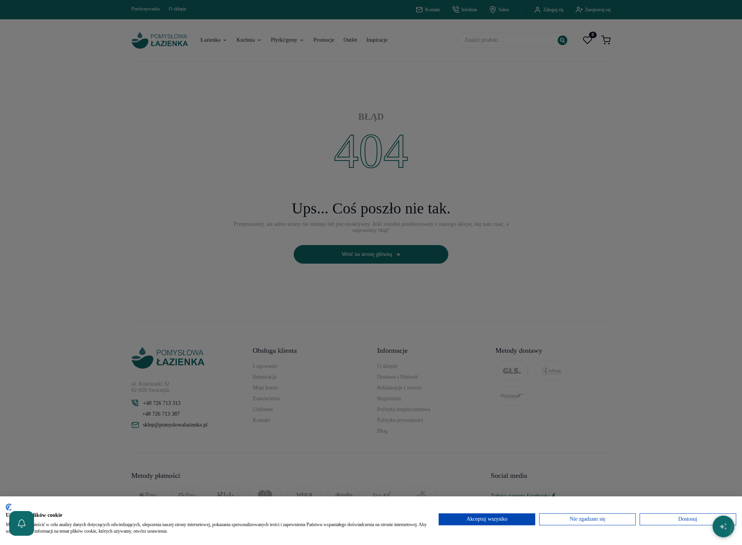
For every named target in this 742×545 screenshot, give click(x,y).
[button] (21, 523)
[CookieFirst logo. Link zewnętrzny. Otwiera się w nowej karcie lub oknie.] (9, 507)
